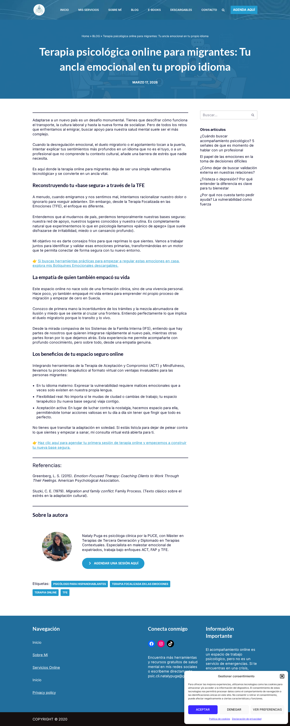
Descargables (181, 9)
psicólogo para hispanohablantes (79, 583)
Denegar (234, 709)
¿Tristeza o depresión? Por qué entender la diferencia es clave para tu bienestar (226, 183)
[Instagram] (161, 643)
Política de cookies (219, 718)
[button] (282, 676)
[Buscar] (223, 9)
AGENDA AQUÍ (244, 10)
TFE (65, 592)
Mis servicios (88, 9)
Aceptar (203, 709)
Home (85, 36)
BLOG (96, 36)
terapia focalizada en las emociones (140, 583)
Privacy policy (44, 692)
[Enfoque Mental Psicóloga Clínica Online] (40, 10)
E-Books (154, 9)
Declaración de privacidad (246, 718)
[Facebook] (151, 643)
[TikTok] (170, 643)
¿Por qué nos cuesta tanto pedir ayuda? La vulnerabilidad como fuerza (227, 199)
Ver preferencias (267, 709)
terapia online (46, 592)
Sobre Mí (40, 655)
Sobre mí (115, 9)
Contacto (209, 9)
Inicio (64, 9)
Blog (134, 9)
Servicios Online (46, 667)
